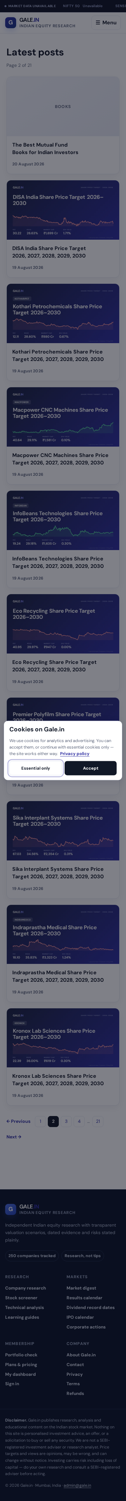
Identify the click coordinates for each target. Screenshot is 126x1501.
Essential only (35, 768)
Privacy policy (74, 753)
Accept (91, 768)
